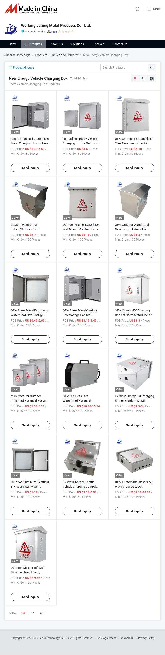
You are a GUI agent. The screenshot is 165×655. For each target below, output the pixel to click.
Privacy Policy (146, 638)
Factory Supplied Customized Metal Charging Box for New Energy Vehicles (30, 143)
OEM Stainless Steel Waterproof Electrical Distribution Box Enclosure (80, 400)
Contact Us (119, 44)
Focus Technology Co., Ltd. (54, 638)
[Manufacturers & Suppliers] (31, 8)
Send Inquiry (30, 167)
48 (41, 613)
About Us (56, 44)
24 (23, 613)
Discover (98, 44)
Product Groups (23, 67)
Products (36, 44)
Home (13, 44)
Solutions (77, 44)
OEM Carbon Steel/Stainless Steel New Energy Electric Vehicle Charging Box (133, 143)
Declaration (127, 638)
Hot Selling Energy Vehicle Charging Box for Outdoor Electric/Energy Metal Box (80, 143)
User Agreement (106, 638)
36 (32, 613)
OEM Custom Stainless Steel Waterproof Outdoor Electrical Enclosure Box (133, 486)
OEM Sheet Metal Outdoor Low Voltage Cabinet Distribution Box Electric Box (81, 314)
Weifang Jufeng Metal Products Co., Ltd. (56, 25)
